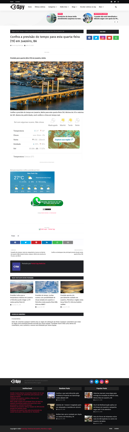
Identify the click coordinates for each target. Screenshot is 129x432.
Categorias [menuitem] (51, 7)
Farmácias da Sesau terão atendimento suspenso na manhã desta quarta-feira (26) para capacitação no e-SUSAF (33, 18)
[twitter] (115, 2)
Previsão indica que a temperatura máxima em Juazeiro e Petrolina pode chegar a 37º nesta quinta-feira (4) (21, 298)
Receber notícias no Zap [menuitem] (88, 7)
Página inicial (15, 31)
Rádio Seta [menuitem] (63, 7)
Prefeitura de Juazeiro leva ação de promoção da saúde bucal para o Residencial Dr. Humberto (26, 411)
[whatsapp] (116, 38)
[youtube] (109, 38)
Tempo (22, 31)
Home (11, 1)
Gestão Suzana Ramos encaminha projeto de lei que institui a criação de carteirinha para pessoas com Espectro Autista (27, 394)
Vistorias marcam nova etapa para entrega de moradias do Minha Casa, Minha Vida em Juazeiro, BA (105, 395)
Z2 (18, 236)
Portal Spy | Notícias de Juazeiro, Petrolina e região (36, 428)
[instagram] (118, 2)
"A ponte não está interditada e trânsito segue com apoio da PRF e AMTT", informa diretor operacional (70, 18)
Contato (17, 1)
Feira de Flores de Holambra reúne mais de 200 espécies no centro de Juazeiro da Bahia (105, 419)
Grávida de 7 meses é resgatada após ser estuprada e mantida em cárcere (68, 406)
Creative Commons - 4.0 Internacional (48, 212)
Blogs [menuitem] (73, 7)
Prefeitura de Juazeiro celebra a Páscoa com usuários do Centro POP (24, 399)
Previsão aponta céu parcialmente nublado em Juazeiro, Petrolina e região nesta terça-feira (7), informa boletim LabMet (71, 299)
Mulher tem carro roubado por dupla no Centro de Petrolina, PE (69, 415)
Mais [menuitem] (100, 7)
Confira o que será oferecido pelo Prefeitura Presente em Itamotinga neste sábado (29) (68, 395)
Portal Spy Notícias (17, 45)
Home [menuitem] (30, 7)
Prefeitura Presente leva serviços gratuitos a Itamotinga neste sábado (106, 18)
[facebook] (111, 2)
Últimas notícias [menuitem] (40, 7)
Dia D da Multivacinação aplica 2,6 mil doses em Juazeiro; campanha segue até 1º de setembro (105, 407)
